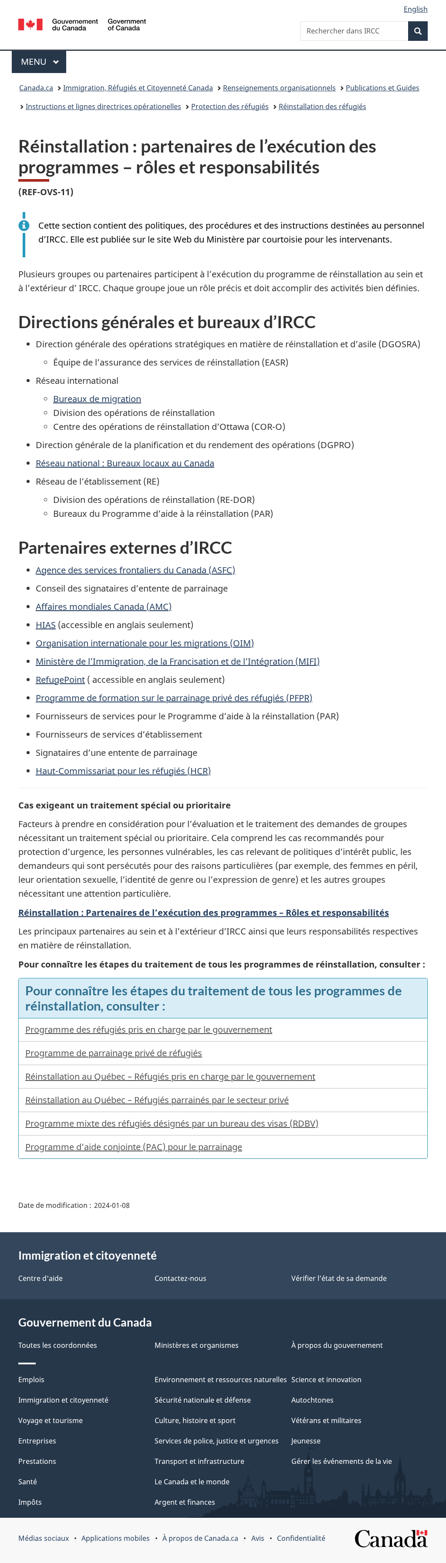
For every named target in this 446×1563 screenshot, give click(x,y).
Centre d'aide (40, 1278)
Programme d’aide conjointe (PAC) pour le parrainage (133, 1147)
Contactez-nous (180, 1278)
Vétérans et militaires (326, 1420)
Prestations (37, 1461)
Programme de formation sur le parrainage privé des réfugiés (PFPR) (174, 698)
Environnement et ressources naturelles (221, 1379)
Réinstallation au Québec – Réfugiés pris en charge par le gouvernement (170, 1076)
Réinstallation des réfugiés (322, 106)
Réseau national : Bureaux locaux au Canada (125, 463)
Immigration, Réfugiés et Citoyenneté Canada (138, 88)
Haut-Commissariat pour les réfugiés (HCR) (123, 771)
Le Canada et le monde (192, 1482)
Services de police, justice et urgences (217, 1441)
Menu (43, 61)
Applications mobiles (115, 1538)
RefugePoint (60, 679)
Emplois (31, 1379)
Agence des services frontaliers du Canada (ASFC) (135, 570)
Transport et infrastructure (199, 1461)
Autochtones (312, 1400)
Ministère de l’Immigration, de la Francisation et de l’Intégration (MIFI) (178, 661)
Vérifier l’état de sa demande (339, 1278)
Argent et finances (185, 1502)
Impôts (30, 1502)
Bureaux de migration (97, 399)
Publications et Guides (382, 88)
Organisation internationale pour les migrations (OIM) (145, 643)
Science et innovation (326, 1379)
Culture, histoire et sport (195, 1420)
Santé (27, 1482)
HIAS (46, 625)
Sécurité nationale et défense (203, 1400)
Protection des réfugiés (230, 106)
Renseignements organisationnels (279, 88)
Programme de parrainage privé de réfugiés (113, 1053)
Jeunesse (306, 1441)
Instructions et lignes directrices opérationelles (103, 106)
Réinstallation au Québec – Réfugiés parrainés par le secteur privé (157, 1100)
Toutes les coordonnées (57, 1345)
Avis (257, 1538)
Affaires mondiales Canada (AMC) (104, 606)
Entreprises (37, 1441)
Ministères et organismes (197, 1345)
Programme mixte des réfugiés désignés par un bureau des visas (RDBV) (171, 1123)
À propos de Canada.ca (200, 1538)
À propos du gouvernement (337, 1345)
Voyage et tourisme (50, 1420)
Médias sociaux (43, 1538)
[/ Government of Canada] (82, 26)
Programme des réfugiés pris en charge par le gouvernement (148, 1029)
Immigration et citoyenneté (63, 1400)
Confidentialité (301, 1538)
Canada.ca (36, 88)
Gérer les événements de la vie (341, 1461)
